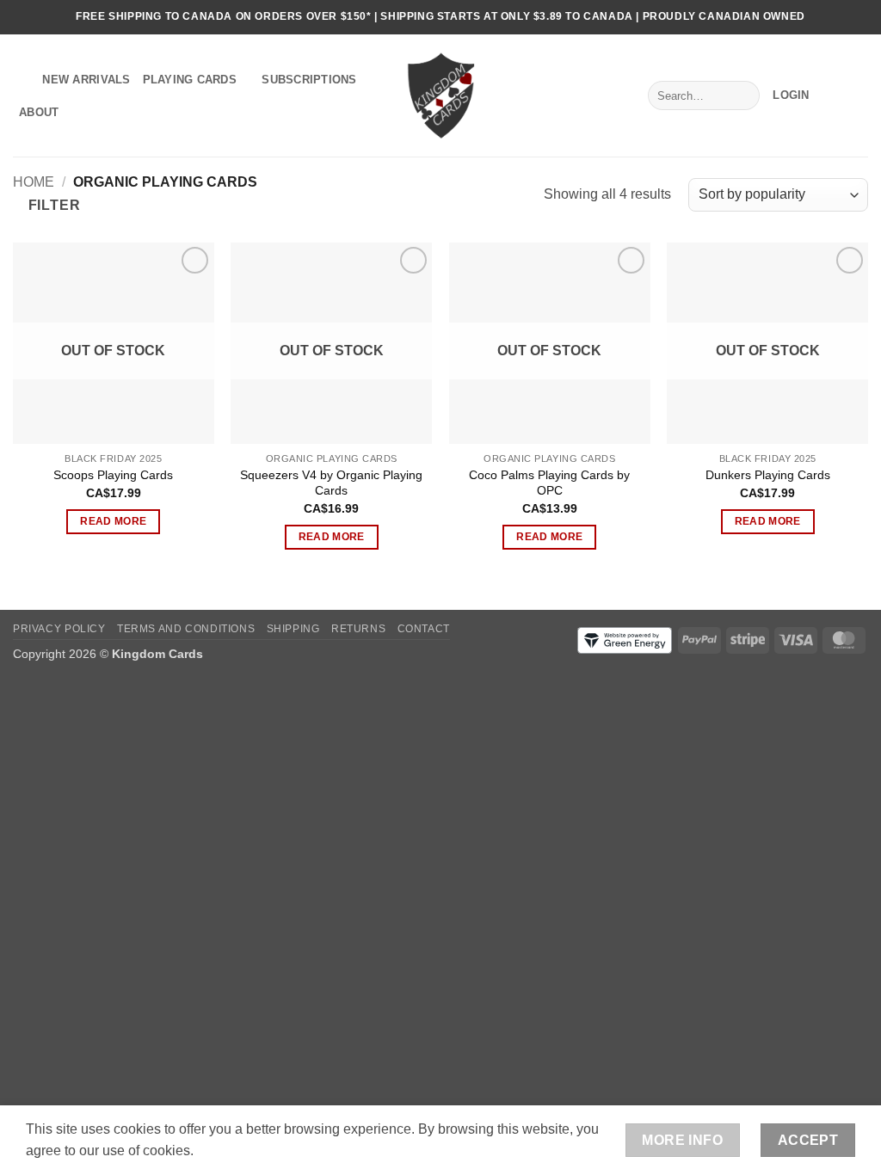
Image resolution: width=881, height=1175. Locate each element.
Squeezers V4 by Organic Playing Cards (331, 483)
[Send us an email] (859, 17)
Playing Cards (190, 79)
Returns (358, 629)
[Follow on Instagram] (843, 17)
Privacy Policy (59, 629)
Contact (423, 629)
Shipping (293, 629)
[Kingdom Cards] (440, 95)
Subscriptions (309, 79)
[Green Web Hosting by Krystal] (624, 639)
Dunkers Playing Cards (767, 475)
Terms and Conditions (186, 629)
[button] (791, 95)
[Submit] (743, 95)
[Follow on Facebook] (827, 17)
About (39, 112)
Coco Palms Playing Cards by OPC (549, 483)
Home (33, 182)
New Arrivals (86, 79)
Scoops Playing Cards (113, 475)
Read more (113, 521)
